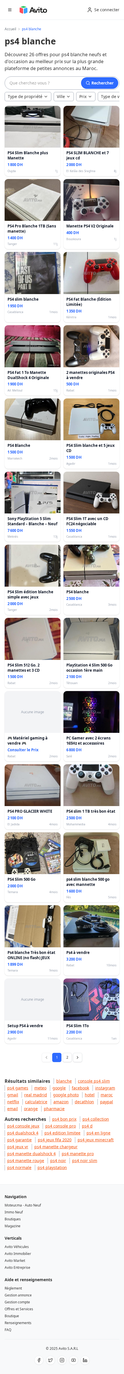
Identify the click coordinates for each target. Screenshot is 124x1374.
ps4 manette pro (78, 1153)
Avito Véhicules (17, 1246)
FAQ (8, 1329)
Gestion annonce (18, 1295)
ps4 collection (95, 1119)
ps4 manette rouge (25, 1160)
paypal (106, 1101)
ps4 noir (58, 1160)
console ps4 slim (94, 1081)
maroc (107, 1095)
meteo (40, 1088)
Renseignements (18, 1322)
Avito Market (15, 1260)
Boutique (12, 1315)
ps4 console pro (60, 1126)
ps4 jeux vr (17, 1146)
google (59, 1088)
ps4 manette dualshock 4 (31, 1153)
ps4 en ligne (98, 1133)
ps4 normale (19, 1167)
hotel (90, 1095)
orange (31, 1108)
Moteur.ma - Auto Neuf (23, 1205)
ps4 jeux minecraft (96, 1140)
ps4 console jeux (23, 1126)
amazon (61, 1101)
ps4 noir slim (84, 1160)
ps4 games (17, 1088)
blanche (64, 1081)
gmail (12, 1095)
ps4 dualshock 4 (22, 1133)
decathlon (84, 1101)
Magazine (12, 1226)
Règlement (13, 1288)
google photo (66, 1095)
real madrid (35, 1095)
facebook (80, 1088)
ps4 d (87, 1126)
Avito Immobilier (18, 1253)
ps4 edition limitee (62, 1133)
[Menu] (10, 10)
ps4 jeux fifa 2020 (55, 1140)
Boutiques (13, 1219)
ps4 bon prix (64, 1119)
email (12, 1108)
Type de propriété (25, 96)
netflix (13, 1101)
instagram (105, 1088)
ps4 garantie (19, 1140)
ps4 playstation (52, 1167)
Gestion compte (17, 1302)
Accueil (10, 29)
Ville (61, 96)
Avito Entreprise (17, 1267)
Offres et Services (19, 1309)
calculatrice (36, 1101)
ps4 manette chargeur (56, 1146)
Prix (83, 96)
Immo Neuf (14, 1212)
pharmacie (54, 1108)
